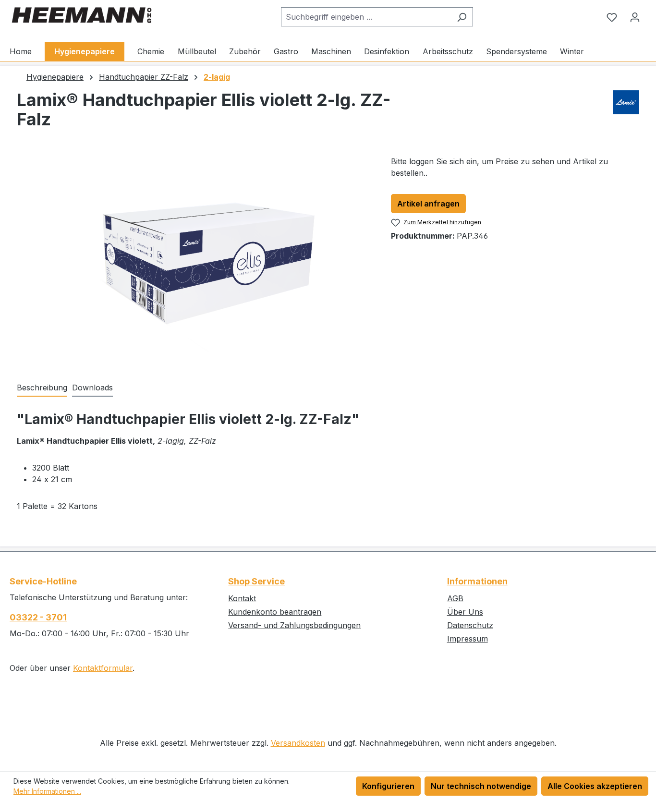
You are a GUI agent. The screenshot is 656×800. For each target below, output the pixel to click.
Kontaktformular (103, 668)
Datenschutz (470, 625)
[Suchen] (461, 16)
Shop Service (256, 581)
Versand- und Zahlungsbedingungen (294, 625)
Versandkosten (298, 743)
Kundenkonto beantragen (274, 612)
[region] (194, 259)
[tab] (42, 388)
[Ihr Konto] (634, 16)
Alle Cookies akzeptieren (594, 786)
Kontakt (242, 598)
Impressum (467, 638)
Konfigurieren (388, 786)
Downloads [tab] (92, 387)
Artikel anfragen (428, 203)
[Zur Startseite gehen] (82, 15)
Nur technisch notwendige (481, 786)
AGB (455, 598)
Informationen (477, 581)
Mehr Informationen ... (47, 791)
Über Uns (465, 612)
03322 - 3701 (38, 617)
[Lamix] (626, 113)
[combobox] (366, 16)
